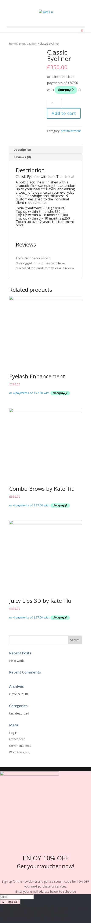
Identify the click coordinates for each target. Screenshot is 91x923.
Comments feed (20, 746)
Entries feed (17, 739)
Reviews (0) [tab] (22, 157)
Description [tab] (22, 150)
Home (13, 43)
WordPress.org (19, 752)
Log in (13, 733)
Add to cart (64, 113)
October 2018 (18, 694)
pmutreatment (28, 43)
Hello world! (17, 661)
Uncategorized (19, 713)
